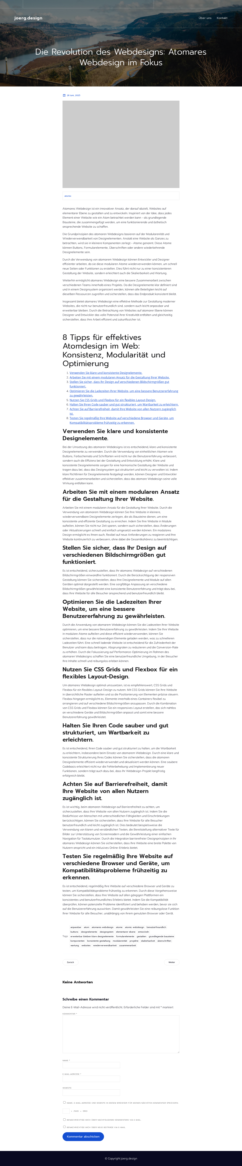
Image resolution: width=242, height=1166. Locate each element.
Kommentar (70, 1014)
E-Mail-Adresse (72, 1074)
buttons (74, 931)
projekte (134, 940)
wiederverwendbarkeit (105, 945)
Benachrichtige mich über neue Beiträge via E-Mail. (96, 1127)
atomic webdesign (134, 927)
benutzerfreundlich (156, 927)
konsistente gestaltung (98, 940)
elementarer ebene (125, 931)
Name (66, 1060)
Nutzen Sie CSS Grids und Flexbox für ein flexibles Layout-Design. (113, 400)
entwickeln (143, 931)
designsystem (106, 931)
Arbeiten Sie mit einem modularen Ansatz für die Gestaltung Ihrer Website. (120, 377)
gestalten (141, 936)
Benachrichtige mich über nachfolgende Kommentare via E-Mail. (104, 1120)
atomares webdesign (102, 927)
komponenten (78, 940)
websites (86, 945)
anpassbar (76, 927)
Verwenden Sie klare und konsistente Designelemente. (106, 373)
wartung (75, 945)
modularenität (120, 940)
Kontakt (222, 18)
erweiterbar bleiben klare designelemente (92, 936)
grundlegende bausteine (161, 936)
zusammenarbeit (127, 945)
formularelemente (125, 936)
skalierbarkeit (148, 940)
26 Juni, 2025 (73, 95)
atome (119, 927)
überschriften (164, 940)
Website (67, 1088)
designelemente (89, 931)
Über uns (205, 18)
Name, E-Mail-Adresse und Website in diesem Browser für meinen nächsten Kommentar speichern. (123, 1103)
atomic (67, 196)
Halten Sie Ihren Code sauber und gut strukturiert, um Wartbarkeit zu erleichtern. (124, 404)
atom (86, 927)
